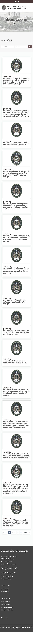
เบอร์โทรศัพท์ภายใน (5, 601)
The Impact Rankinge (7, 576)
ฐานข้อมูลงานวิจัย (5, 591)
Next (25, 533)
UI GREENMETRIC (6, 579)
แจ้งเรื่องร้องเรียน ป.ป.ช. (7, 607)
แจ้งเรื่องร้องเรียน (5, 604)
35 (21, 533)
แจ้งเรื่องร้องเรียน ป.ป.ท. (7, 610)
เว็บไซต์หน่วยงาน (5, 588)
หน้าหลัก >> (11, 24)
